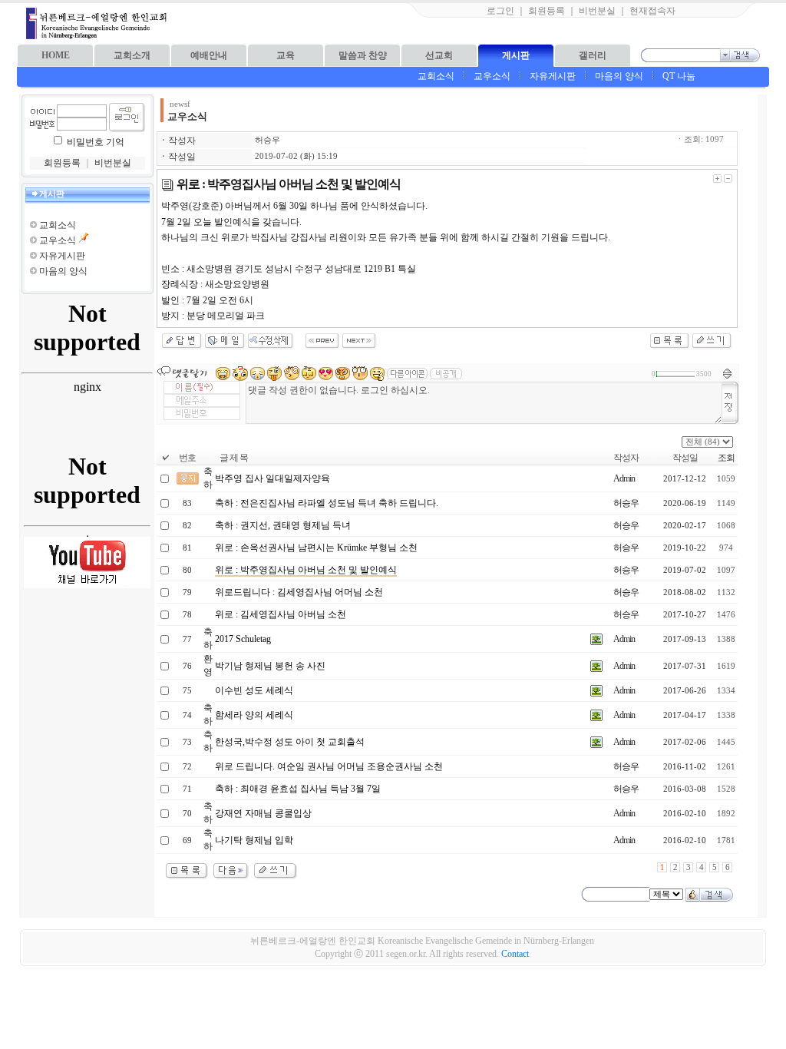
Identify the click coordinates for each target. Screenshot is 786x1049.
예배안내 (208, 55)
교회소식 (436, 76)
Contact (515, 953)
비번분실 (597, 10)
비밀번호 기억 (95, 142)
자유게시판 (553, 76)
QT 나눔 (678, 76)
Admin (624, 478)
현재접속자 (652, 10)
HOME (55, 55)
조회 (726, 457)
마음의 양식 (619, 76)
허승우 (267, 140)
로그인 (500, 10)
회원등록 (546, 10)
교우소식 (492, 76)
